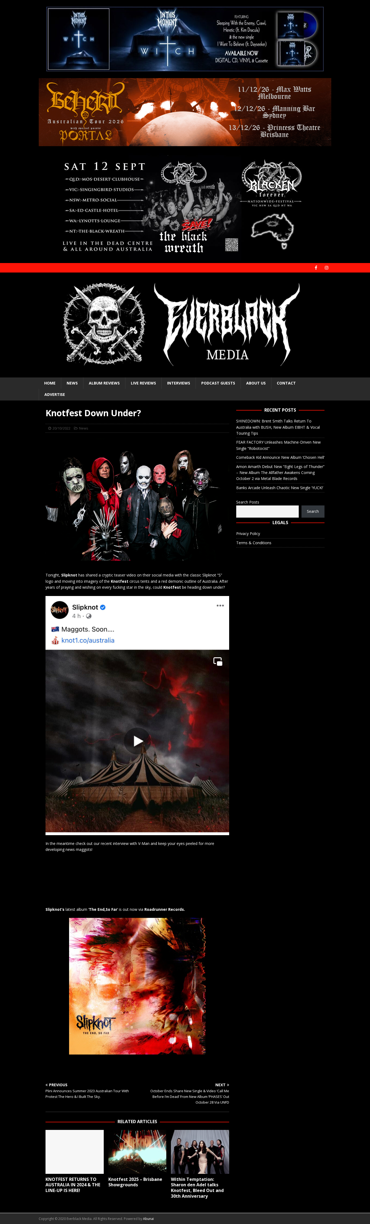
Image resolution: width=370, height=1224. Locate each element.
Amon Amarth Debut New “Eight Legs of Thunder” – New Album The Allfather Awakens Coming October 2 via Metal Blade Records (280, 472)
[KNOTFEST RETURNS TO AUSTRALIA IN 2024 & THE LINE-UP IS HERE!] (75, 1152)
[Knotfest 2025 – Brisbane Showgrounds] (137, 1152)
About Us (256, 383)
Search (313, 511)
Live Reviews (143, 383)
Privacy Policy (248, 533)
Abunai (148, 1218)
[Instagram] (326, 268)
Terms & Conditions (253, 542)
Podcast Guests (218, 383)
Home (50, 383)
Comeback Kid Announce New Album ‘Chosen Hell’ (280, 457)
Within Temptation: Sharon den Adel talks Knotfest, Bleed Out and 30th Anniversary (197, 1187)
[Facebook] (316, 268)
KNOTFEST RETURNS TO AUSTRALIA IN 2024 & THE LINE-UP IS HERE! (73, 1185)
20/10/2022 (61, 428)
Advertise (54, 394)
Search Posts (247, 502)
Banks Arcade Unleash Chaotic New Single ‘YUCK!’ (279, 487)
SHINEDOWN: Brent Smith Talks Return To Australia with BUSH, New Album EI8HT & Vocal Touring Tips (278, 427)
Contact (286, 383)
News (72, 383)
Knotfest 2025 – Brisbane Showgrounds (135, 1182)
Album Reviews (104, 383)
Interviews (178, 383)
